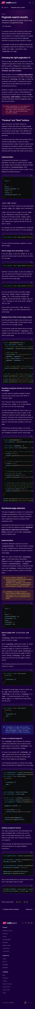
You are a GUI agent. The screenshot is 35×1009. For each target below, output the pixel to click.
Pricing (4, 936)
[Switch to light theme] (28, 1002)
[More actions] (33, 2)
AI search (5, 933)
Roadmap (5, 942)
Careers (5, 981)
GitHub (4, 958)
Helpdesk (5, 967)
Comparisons (6, 948)
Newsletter (5, 964)
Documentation (7, 939)
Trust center (6, 951)
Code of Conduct (7, 984)
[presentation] (17, 237)
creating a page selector (25, 74)
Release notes (6, 945)
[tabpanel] (17, 188)
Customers (5, 978)
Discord (5, 961)
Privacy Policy (6, 987)
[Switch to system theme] (25, 1002)
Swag (4, 992)
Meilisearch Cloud (7, 930)
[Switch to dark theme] (31, 1002)
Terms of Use (6, 989)
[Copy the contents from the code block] (31, 176)
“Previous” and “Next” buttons (11, 70)
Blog (4, 975)
